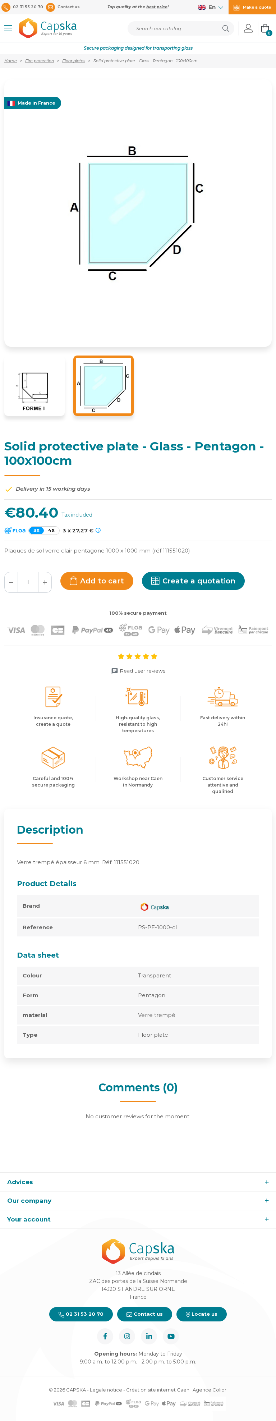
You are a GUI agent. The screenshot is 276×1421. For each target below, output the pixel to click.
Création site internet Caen (158, 1390)
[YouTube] (171, 1336)
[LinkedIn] (149, 1336)
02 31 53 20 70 (84, 1314)
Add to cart (102, 581)
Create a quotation (198, 581)
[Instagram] (127, 1336)
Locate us (203, 1314)
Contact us (147, 1314)
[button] (8, 28)
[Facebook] (105, 1336)
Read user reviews (142, 671)
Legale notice (106, 1390)
